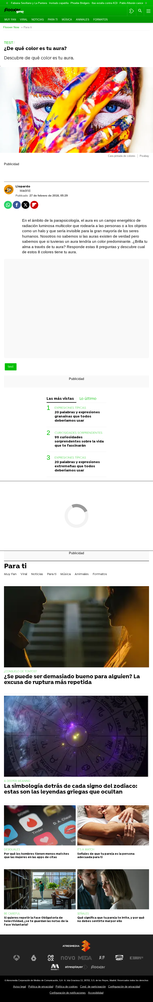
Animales (82, 19)
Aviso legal (19, 986)
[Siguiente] (146, 3)
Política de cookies (67, 986)
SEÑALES (83, 913)
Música (67, 19)
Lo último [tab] (87, 399)
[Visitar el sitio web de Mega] (85, 958)
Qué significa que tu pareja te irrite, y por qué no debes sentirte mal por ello (110, 919)
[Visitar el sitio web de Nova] (68, 958)
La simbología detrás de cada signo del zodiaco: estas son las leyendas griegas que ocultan (70, 789)
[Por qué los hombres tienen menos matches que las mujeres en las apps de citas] (40, 825)
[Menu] (148, 11)
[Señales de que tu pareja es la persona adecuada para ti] (113, 825)
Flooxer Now (11, 27)
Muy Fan (10, 19)
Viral (23, 19)
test (11, 367)
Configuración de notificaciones (68, 992)
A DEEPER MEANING (17, 781)
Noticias (37, 19)
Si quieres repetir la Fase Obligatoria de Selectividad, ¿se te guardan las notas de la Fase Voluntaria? (36, 921)
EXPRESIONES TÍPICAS (70, 408)
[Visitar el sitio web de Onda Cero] (119, 958)
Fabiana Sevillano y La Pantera (29, 3)
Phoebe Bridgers (80, 3)
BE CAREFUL (12, 913)
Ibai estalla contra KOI (105, 3)
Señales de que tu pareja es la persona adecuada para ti (105, 855)
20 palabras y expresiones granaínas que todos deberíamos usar (77, 416)
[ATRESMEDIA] (76, 945)
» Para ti (26, 27)
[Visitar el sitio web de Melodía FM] (55, 967)
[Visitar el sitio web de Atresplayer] (76, 967)
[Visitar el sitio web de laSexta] (34, 958)
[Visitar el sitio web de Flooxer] (98, 967)
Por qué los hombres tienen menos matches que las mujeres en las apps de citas (36, 855)
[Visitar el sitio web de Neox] (51, 958)
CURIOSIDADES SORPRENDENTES (78, 433)
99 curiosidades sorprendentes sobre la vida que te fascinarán (79, 441)
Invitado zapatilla (59, 3)
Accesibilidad (95, 992)
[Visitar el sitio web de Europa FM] (136, 958)
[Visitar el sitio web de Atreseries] (102, 958)
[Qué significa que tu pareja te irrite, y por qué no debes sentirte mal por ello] (113, 889)
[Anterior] (7, 3)
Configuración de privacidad (124, 986)
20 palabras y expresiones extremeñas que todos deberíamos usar (77, 466)
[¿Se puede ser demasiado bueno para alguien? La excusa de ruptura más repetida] (76, 627)
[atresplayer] (131, 11)
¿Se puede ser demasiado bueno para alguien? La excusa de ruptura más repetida (72, 680)
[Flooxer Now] (20, 11)
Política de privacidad (40, 986)
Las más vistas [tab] (60, 399)
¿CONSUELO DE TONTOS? (20, 671)
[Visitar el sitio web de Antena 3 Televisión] (17, 958)
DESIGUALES (12, 849)
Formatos (100, 19)
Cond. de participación (93, 986)
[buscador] (140, 11)
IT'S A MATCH (85, 849)
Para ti (53, 19)
